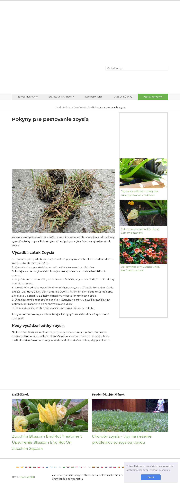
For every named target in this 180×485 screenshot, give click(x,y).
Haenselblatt (28, 477)
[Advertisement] (90, 26)
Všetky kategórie (153, 96)
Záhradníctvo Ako (28, 96)
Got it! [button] (151, 477)
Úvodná (59, 107)
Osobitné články (123, 96)
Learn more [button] (164, 470)
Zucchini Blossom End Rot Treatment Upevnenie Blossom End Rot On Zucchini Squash (47, 442)
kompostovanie (94, 96)
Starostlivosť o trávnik (61, 96)
